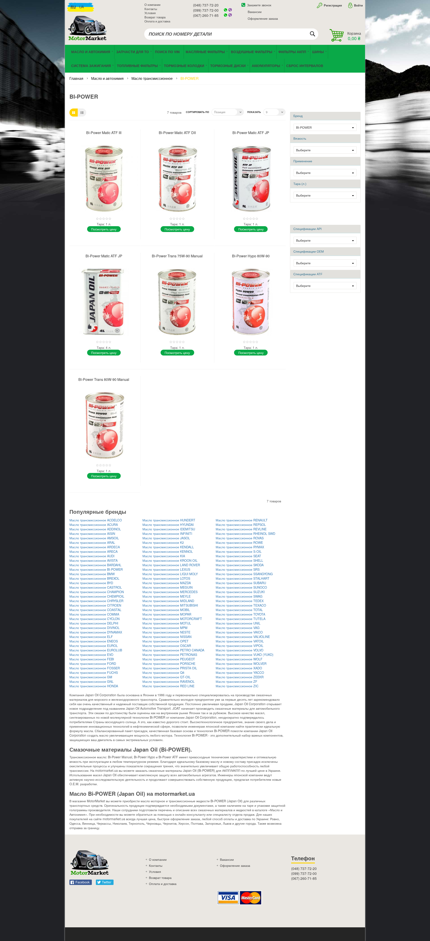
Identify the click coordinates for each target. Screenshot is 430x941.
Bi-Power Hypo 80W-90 (251, 255)
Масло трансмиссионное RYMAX (240, 547)
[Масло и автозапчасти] (88, 33)
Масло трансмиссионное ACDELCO (95, 520)
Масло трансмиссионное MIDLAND (168, 600)
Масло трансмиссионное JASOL (166, 538)
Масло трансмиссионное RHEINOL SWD (245, 533)
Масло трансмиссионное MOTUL (166, 623)
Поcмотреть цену (103, 229)
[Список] (82, 112)
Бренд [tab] (298, 116)
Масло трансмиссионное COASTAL (95, 609)
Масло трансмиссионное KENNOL (167, 551)
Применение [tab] (302, 161)
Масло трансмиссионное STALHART (242, 578)
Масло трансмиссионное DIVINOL (94, 627)
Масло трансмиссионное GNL (91, 681)
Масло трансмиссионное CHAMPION (96, 592)
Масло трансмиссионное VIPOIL (239, 645)
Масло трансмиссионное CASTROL (95, 587)
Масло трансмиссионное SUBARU (241, 583)
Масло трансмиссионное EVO (91, 654)
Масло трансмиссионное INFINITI (167, 533)
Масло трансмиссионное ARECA (93, 551)
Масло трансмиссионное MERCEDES (170, 592)
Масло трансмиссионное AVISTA (93, 560)
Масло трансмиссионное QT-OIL (166, 677)
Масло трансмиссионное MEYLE (166, 596)
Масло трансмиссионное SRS (238, 569)
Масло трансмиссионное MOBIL (166, 609)
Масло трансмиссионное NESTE (166, 632)
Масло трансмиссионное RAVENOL (168, 681)
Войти (358, 5)
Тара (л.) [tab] (299, 184)
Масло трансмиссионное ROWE (239, 542)
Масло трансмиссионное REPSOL (241, 524)
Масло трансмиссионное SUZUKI (240, 592)
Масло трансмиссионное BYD (91, 583)
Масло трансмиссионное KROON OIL (170, 560)
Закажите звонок (259, 5)
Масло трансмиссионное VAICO (239, 632)
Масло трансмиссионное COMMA (94, 614)
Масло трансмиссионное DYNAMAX (95, 632)
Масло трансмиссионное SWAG (239, 596)
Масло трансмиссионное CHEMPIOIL (96, 596)
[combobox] (231, 34)
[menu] (215, 59)
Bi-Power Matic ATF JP (250, 132)
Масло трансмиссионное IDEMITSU (168, 529)
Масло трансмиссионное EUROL (93, 645)
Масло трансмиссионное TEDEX (240, 600)
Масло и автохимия (108, 78)
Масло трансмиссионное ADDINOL (95, 529)
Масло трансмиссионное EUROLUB (95, 650)
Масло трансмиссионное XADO (239, 668)
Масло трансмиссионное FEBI (91, 659)
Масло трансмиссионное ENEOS (93, 641)
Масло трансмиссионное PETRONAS (169, 654)
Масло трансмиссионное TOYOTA (240, 614)
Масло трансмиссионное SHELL (239, 560)
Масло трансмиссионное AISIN (92, 533)
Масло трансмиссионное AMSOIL (94, 538)
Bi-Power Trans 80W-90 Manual (103, 379)
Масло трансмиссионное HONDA (93, 686)
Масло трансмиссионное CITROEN (95, 605)
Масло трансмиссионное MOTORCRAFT (172, 618)
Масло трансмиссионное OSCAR (166, 645)
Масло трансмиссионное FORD (92, 663)
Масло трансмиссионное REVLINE (241, 529)
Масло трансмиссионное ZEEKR (240, 677)
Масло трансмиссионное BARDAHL (95, 565)
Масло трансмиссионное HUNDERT (168, 520)
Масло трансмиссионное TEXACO (241, 605)
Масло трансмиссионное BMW (92, 574)
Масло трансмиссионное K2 (163, 542)
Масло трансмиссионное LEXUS (166, 569)
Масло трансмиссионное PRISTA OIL (169, 668)
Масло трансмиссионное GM (90, 677)
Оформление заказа (263, 18)
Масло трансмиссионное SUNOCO (241, 587)
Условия (150, 13)
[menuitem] (168, 52)
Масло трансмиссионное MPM (164, 627)
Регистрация (332, 5)
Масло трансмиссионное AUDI (91, 556)
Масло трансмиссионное (152, 78)
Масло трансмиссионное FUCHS (93, 672)
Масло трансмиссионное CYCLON (94, 618)
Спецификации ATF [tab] (307, 274)
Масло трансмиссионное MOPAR (166, 614)
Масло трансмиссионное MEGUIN (167, 587)
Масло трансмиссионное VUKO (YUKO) (244, 654)
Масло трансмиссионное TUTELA (240, 618)
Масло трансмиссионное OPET (165, 641)
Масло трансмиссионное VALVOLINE (243, 636)
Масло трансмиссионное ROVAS (240, 538)
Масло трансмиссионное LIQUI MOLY (170, 574)
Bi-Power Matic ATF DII (177, 132)
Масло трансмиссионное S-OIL (239, 551)
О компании (152, 4)
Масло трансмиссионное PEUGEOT (168, 659)
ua (81, 6)
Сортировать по (197, 112)
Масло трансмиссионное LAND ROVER (171, 565)
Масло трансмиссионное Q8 (163, 672)
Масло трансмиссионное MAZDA (166, 583)
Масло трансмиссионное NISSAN (166, 636)
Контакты (150, 9)
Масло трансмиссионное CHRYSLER (96, 600)
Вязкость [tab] (299, 138)
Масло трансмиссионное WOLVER (241, 663)
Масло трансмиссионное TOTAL (239, 609)
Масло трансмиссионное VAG (238, 627)
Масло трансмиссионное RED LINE (168, 686)
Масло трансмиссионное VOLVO (239, 650)
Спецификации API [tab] (307, 229)
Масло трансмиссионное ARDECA (94, 547)
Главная (76, 78)
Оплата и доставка (157, 21)
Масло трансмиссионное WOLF (239, 659)
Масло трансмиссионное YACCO (240, 672)
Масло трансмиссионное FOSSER (94, 668)
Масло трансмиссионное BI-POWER (96, 569)
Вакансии (255, 11)
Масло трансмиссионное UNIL (238, 623)
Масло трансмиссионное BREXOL (94, 578)
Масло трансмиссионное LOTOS (166, 578)
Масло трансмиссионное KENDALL (168, 547)
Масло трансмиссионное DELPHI (93, 623)
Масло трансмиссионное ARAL (92, 542)
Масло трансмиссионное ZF (236, 681)
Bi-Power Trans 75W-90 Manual (177, 255)
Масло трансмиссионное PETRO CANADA (173, 650)
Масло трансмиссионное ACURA (93, 524)
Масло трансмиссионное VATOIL (240, 641)
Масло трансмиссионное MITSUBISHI (170, 605)
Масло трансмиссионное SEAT (238, 556)
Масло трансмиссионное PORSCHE (168, 663)
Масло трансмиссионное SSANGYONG (244, 574)
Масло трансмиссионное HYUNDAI (168, 524)
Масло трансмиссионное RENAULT (242, 520)
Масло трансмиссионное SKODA (240, 565)
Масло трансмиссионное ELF (91, 636)
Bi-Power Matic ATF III (103, 132)
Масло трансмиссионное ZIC (237, 686)
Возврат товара (155, 17)
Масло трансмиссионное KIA (163, 556)
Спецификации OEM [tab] (308, 251)
